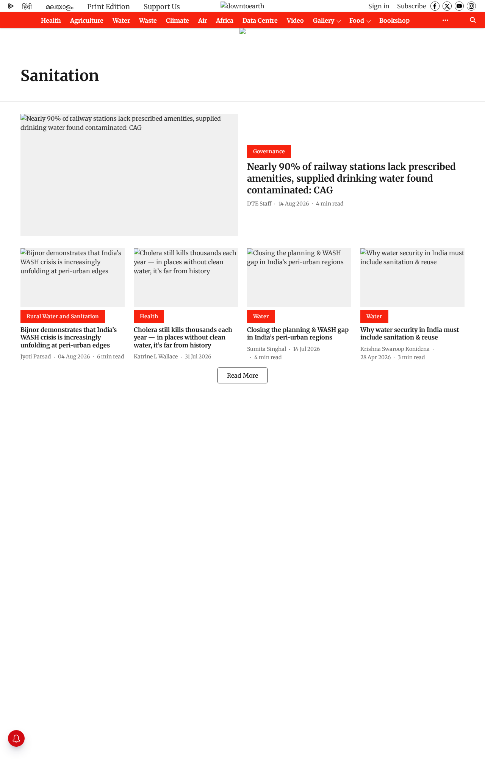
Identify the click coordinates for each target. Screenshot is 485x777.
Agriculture (86, 20)
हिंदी (27, 6)
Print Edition (108, 6)
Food (356, 20)
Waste (148, 20)
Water (121, 20)
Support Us (162, 6)
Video (295, 20)
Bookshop (394, 20)
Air (202, 20)
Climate (177, 20)
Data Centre (260, 20)
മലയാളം (59, 6)
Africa (224, 20)
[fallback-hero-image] (129, 175)
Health (51, 20)
